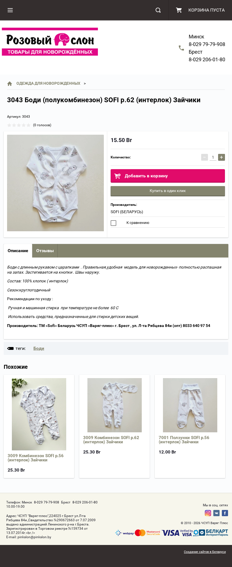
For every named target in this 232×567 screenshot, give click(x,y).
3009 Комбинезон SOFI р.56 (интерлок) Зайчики (36, 458)
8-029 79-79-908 (207, 44)
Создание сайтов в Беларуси (205, 552)
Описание (18, 250)
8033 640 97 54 (196, 325)
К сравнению (137, 223)
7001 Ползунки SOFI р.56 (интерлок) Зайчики (184, 439)
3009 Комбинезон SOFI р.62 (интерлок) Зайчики (111, 439)
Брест (196, 52)
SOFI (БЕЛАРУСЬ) (127, 212)
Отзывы (45, 250)
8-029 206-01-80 (207, 59)
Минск (196, 37)
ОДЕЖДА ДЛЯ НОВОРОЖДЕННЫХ (48, 83)
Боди (38, 348)
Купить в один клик (168, 190)
